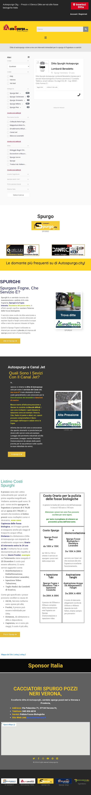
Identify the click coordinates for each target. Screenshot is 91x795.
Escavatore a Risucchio (18, 154)
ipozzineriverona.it (36, 717)
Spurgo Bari (14, 93)
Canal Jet (13, 132)
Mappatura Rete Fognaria (18, 125)
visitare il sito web (52, 87)
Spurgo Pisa (14, 107)
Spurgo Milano (15, 104)
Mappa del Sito (7, 655)
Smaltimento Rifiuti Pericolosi (18, 129)
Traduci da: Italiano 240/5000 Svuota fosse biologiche (18, 164)
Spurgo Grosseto (16, 100)
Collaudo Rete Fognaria (18, 122)
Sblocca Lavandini (17, 136)
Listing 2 (22, 655)
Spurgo (12, 161)
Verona (12, 80)
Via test (13, 83)
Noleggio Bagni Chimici (18, 150)
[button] (79, 6)
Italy (11, 76)
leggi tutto (40, 87)
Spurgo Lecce (15, 157)
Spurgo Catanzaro (17, 97)
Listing (16, 655)
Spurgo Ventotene (61, 73)
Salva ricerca (18, 195)
